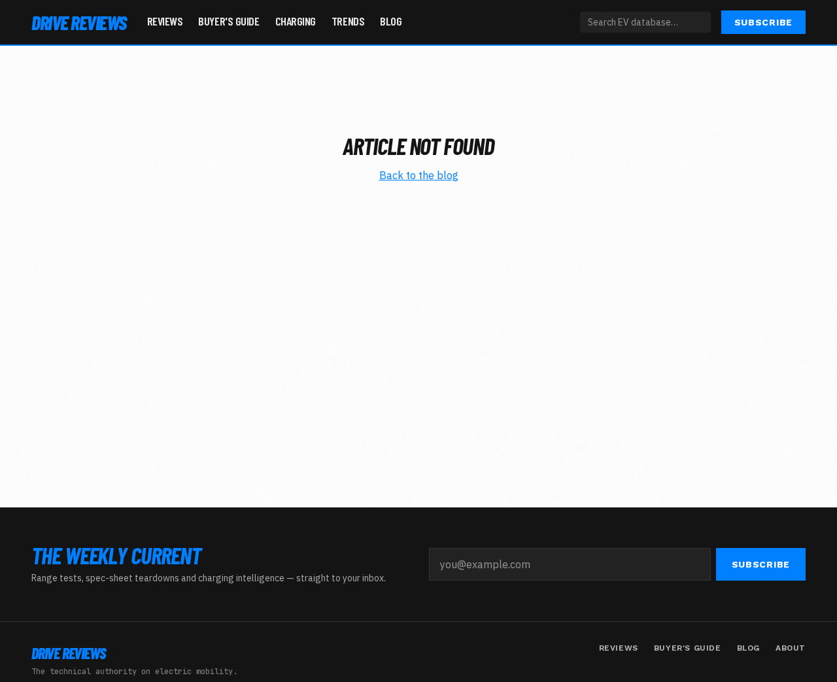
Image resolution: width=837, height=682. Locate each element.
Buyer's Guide (228, 21)
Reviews (165, 21)
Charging (295, 21)
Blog (390, 21)
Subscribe (763, 22)
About (791, 648)
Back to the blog (418, 175)
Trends (348, 21)
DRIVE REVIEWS (78, 22)
